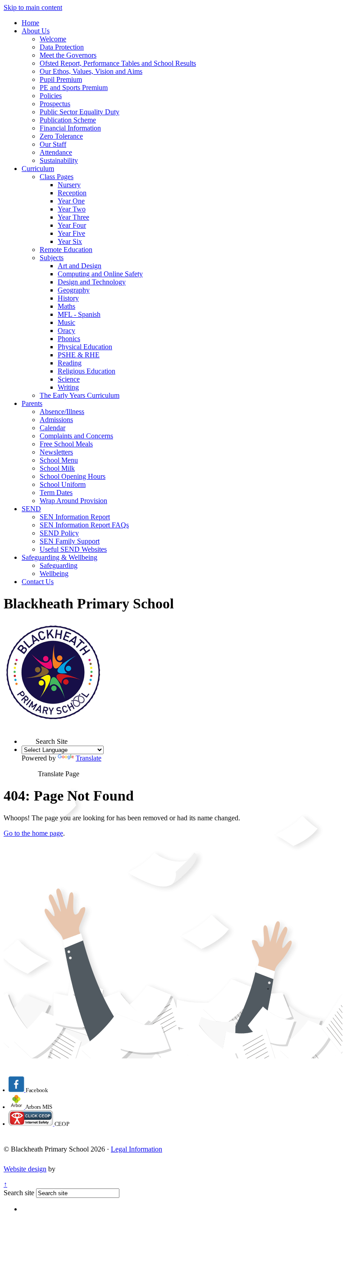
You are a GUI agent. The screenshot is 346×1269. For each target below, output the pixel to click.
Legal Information (136, 1149)
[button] (29, 737)
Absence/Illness (62, 411)
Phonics (69, 338)
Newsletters (56, 452)
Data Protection (62, 47)
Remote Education (66, 249)
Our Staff (53, 144)
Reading (70, 363)
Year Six (70, 241)
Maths (66, 306)
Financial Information (70, 128)
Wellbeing (54, 573)
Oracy (66, 330)
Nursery (69, 185)
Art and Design (79, 266)
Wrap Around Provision (73, 500)
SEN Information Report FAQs (84, 525)
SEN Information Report (75, 517)
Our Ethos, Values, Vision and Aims (91, 71)
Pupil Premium (61, 79)
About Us (36, 31)
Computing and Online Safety (100, 274)
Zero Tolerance (61, 136)
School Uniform (63, 484)
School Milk (57, 468)
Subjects (52, 257)
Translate (88, 758)
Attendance (56, 152)
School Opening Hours (72, 476)
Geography (74, 290)
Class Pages (56, 176)
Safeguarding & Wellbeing (59, 557)
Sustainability (59, 160)
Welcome (53, 39)
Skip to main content (33, 7)
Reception (72, 193)
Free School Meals (66, 444)
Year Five (71, 233)
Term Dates (56, 492)
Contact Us (38, 581)
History (68, 298)
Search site (19, 1193)
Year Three (73, 217)
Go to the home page (33, 833)
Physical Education (85, 347)
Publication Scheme (68, 120)
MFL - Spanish (79, 314)
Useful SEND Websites (73, 549)
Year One (71, 201)
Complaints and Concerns (76, 436)
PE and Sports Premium (74, 87)
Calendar (52, 428)
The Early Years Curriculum (79, 395)
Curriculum (38, 168)
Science (69, 379)
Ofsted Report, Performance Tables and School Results (118, 63)
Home (30, 23)
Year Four (72, 225)
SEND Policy (59, 533)
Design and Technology (92, 282)
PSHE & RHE (79, 355)
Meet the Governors (68, 55)
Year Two (72, 209)
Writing (68, 387)
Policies (51, 95)
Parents (32, 403)
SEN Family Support (70, 541)
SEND (31, 509)
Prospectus (55, 104)
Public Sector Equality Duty (79, 112)
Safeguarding (58, 565)
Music (66, 322)
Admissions (56, 419)
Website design (25, 1169)
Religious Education (86, 371)
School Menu (59, 460)
